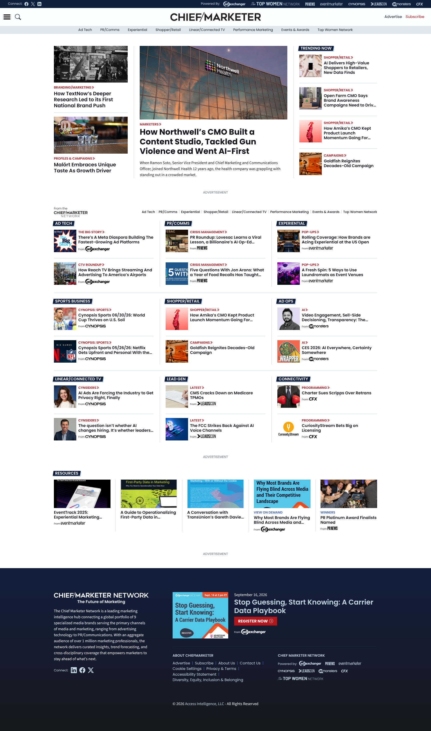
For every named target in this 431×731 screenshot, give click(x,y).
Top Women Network (335, 29)
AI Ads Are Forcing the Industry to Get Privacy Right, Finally (115, 395)
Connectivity (293, 379)
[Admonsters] (318, 326)
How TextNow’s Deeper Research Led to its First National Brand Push (83, 99)
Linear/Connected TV (207, 29)
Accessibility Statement (194, 674)
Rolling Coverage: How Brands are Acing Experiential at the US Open (336, 239)
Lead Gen (176, 379)
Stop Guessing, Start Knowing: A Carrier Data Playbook (303, 606)
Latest (195, 387)
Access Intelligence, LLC (204, 704)
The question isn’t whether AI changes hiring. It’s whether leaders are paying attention (114, 430)
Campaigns (333, 155)
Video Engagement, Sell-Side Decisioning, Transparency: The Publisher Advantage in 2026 (333, 319)
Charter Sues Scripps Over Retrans (336, 393)
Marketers (149, 124)
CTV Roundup (90, 264)
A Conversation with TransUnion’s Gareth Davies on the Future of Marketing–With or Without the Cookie (215, 520)
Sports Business (72, 301)
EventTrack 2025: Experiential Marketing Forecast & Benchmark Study (77, 520)
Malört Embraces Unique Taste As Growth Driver (85, 167)
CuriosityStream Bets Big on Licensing (330, 428)
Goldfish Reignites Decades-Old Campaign (349, 163)
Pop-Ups (309, 232)
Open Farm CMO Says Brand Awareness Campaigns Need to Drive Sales (350, 103)
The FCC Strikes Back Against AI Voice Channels (222, 428)
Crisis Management (207, 232)
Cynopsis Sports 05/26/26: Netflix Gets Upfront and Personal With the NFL (113, 352)
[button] (7, 17)
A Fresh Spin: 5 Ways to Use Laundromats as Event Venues (332, 272)
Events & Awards (295, 29)
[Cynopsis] (356, 4)
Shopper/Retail (168, 29)
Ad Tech (85, 29)
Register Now (253, 621)
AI (303, 310)
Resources (66, 473)
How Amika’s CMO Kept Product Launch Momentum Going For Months (347, 135)
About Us (226, 663)
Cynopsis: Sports (93, 310)
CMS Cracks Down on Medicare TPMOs (221, 395)
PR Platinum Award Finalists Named (349, 520)
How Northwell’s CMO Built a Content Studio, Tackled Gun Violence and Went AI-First (198, 141)
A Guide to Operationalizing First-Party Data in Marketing (148, 517)
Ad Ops (286, 301)
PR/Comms (109, 29)
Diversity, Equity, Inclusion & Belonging (208, 680)
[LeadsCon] (379, 3)
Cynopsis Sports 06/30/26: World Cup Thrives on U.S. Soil (111, 317)
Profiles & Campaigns (73, 158)
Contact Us (250, 663)
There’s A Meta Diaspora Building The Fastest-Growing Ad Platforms (115, 239)
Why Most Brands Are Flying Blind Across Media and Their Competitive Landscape (282, 525)
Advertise (393, 16)
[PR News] (310, 4)
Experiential (137, 29)
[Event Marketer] (331, 4)
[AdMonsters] (401, 4)
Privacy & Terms (221, 668)
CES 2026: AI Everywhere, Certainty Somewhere (337, 350)
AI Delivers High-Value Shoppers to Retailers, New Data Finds (346, 67)
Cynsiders (87, 387)
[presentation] (91, 64)
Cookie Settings (187, 668)
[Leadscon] (206, 404)
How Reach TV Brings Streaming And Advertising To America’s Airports (115, 272)
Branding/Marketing (72, 87)
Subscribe (415, 16)
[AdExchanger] (234, 3)
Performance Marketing (253, 29)
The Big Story (90, 232)
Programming (314, 387)
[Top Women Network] (275, 4)
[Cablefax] (419, 4)
